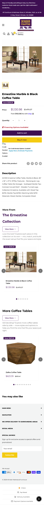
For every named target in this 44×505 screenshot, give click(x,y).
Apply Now (13, 151)
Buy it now (22, 140)
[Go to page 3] (17, 384)
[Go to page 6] (22, 384)
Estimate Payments (25, 151)
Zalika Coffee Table (13, 372)
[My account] (8, 34)
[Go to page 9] (28, 384)
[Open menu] (3, 25)
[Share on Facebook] (28, 163)
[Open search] (4, 34)
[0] (12, 34)
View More (9, 229)
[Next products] (40, 271)
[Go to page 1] (16, 299)
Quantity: (6, 120)
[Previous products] (4, 271)
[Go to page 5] (21, 384)
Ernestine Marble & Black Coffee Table (19, 282)
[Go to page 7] (24, 384)
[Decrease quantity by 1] (13, 120)
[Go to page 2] (15, 384)
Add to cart (22, 133)
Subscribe (9, 455)
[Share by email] (40, 163)
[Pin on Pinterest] (32, 163)
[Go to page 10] (30, 384)
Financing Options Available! (16, 127)
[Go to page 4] (19, 384)
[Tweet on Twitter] (36, 163)
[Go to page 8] (26, 384)
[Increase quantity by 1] (24, 120)
